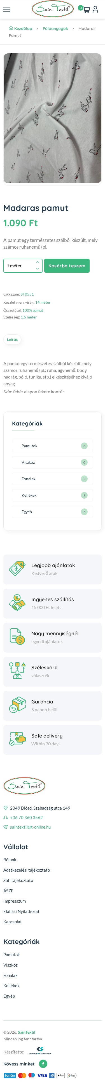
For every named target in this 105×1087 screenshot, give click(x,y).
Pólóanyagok (56, 28)
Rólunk (9, 859)
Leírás (12, 339)
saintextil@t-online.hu (30, 826)
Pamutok (29, 445)
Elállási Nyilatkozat (21, 911)
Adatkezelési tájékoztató (26, 869)
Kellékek (29, 495)
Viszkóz (28, 462)
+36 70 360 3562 (26, 817)
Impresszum (14, 900)
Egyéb (27, 511)
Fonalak (28, 478)
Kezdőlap (23, 28)
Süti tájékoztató (18, 880)
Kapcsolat (12, 921)
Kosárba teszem (66, 265)
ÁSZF (8, 890)
